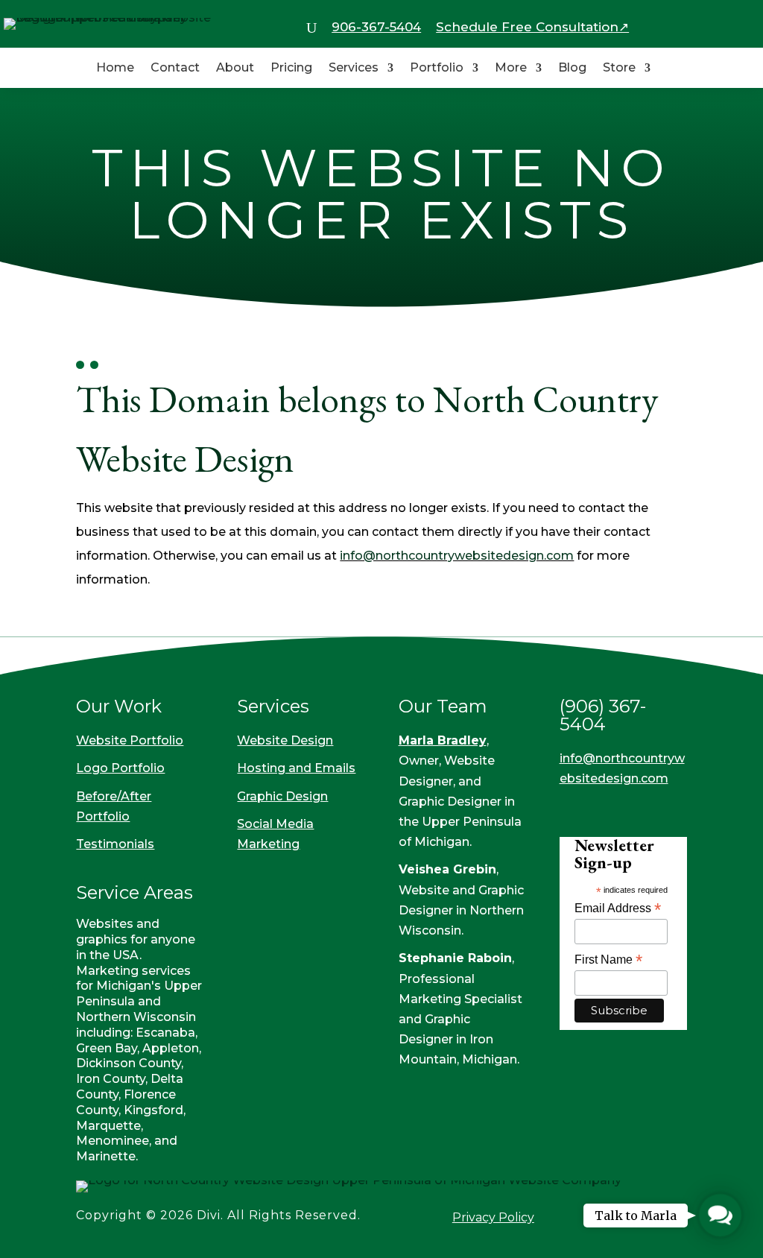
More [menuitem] (511, 69)
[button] (720, 1215)
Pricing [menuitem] (291, 69)
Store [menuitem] (619, 69)
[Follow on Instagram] (606, 809)
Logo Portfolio (120, 768)
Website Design (285, 740)
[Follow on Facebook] (571, 809)
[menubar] (311, 28)
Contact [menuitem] (175, 69)
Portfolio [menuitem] (436, 69)
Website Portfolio (129, 740)
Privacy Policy (493, 1217)
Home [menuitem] (115, 69)
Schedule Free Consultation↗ (532, 26)
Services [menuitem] (354, 69)
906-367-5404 (376, 26)
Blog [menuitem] (572, 69)
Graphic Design (282, 796)
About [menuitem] (235, 69)
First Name (608, 959)
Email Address (617, 908)
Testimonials (115, 844)
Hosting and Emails (296, 768)
